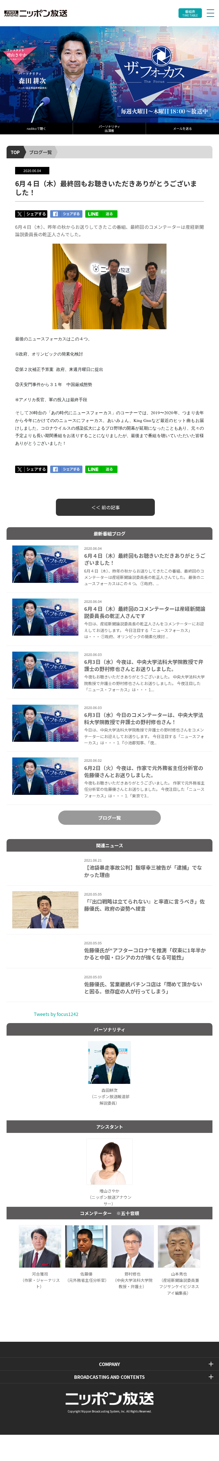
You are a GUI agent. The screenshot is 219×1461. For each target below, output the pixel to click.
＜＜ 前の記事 (105, 507)
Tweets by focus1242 (56, 1014)
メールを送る (182, 128)
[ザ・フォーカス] (109, 74)
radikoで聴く (36, 128)
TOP (15, 152)
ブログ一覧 (40, 152)
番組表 (190, 13)
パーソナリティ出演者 (109, 128)
